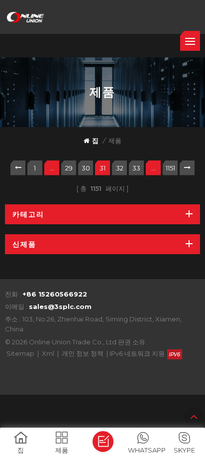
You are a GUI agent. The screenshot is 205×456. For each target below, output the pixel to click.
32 (119, 168)
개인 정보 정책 (82, 353)
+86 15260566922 (54, 294)
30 (86, 168)
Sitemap (20, 353)
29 (69, 168)
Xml (48, 353)
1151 (170, 168)
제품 (114, 141)
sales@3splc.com (60, 306)
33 (136, 168)
